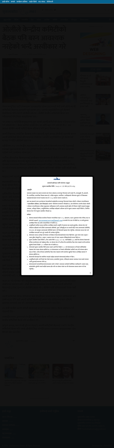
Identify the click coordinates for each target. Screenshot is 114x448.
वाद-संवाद (41, 1)
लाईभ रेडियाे (33, 1)
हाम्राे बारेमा (5, 1)
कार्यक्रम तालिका (22, 1)
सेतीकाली (50, 1)
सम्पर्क (13, 1)
